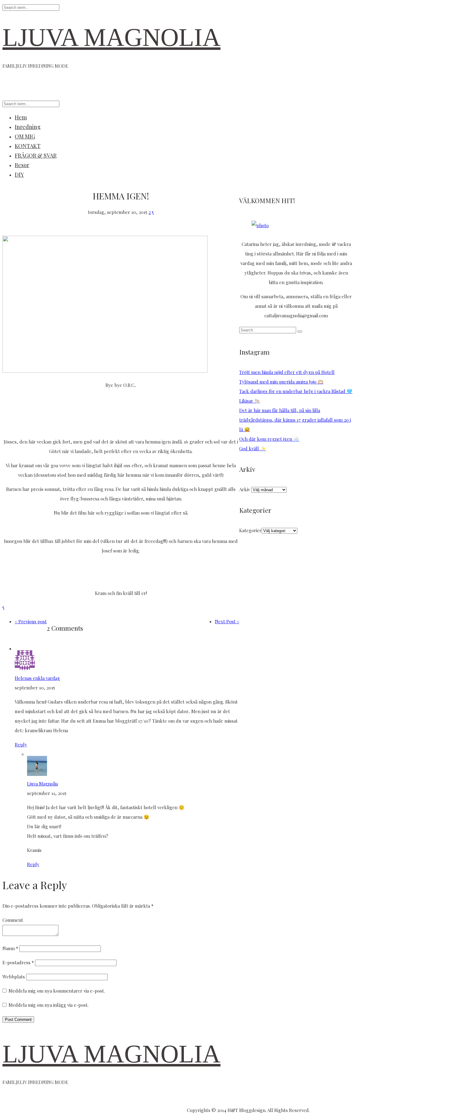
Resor (22, 165)
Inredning (28, 126)
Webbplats (13, 976)
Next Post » (227, 621)
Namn (10, 948)
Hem (21, 117)
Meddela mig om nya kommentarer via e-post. (57, 991)
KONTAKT (28, 146)
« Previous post (31, 621)
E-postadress (18, 962)
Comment (12, 920)
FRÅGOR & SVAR (36, 155)
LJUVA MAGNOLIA (111, 37)
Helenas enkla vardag (37, 678)
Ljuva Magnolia (42, 784)
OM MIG (25, 136)
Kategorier (250, 530)
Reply (21, 744)
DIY (19, 174)
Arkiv (244, 489)
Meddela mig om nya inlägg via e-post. (49, 1005)
